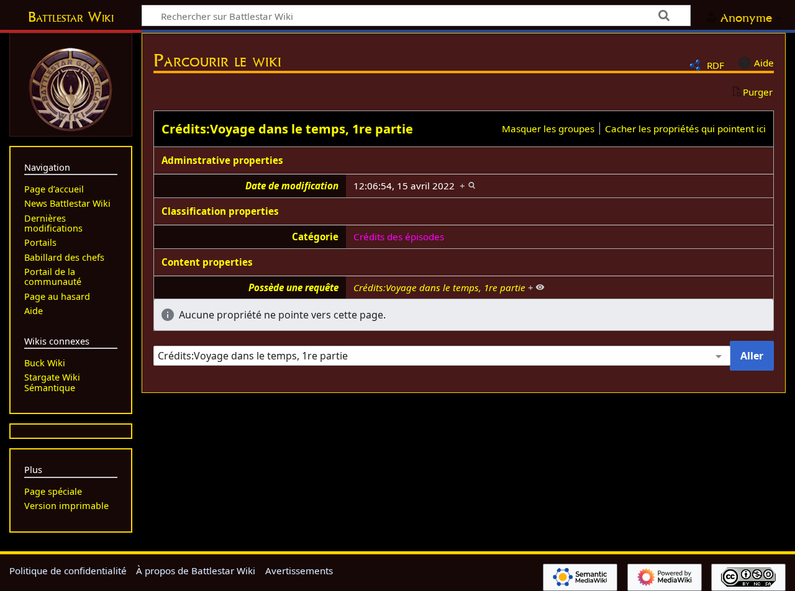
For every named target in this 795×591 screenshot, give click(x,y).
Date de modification (291, 185)
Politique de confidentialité (68, 570)
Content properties (207, 262)
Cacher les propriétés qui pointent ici (685, 128)
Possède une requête (293, 287)
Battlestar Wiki (71, 16)
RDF (715, 65)
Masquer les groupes (548, 128)
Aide (764, 62)
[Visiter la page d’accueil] (71, 88)
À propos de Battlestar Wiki (195, 570)
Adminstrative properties (222, 160)
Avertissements (299, 570)
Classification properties (220, 211)
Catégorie (315, 236)
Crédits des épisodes (398, 236)
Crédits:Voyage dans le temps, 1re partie (287, 128)
